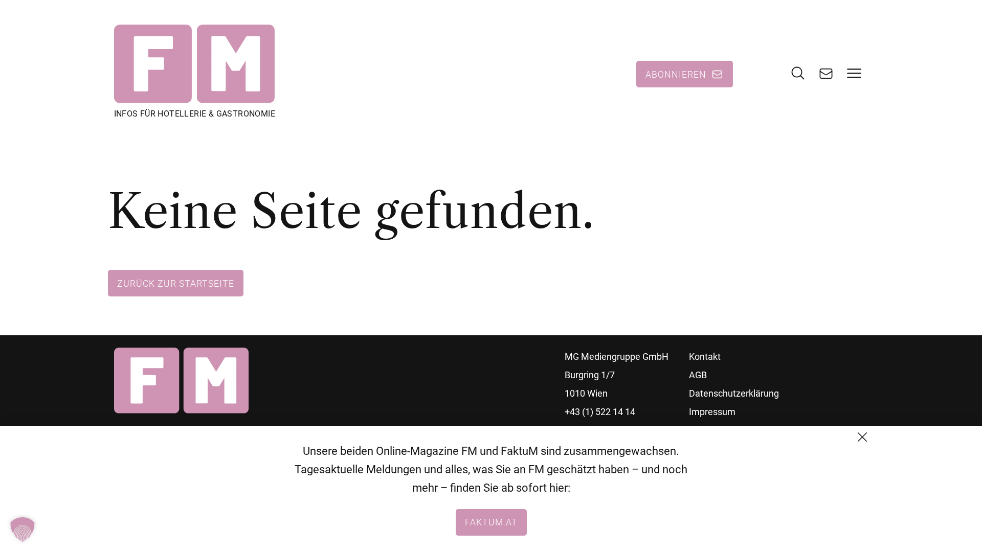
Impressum (712, 411)
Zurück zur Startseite (175, 283)
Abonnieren (675, 74)
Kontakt (705, 356)
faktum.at (491, 522)
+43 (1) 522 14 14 (600, 411)
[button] (22, 529)
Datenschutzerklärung (734, 393)
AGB (698, 375)
